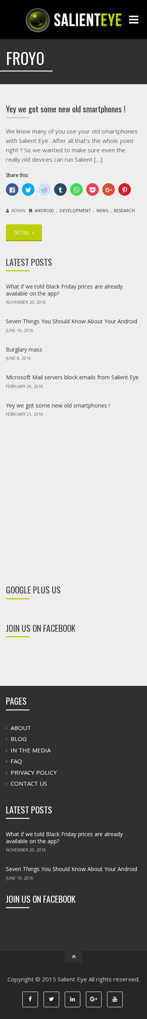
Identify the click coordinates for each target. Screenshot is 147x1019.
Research (124, 210)
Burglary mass (24, 349)
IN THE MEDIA (31, 750)
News (102, 210)
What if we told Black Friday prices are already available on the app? (64, 290)
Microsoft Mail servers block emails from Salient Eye (72, 377)
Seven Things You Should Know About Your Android (71, 321)
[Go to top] (73, 957)
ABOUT (21, 728)
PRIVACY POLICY (34, 772)
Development (75, 210)
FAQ (16, 761)
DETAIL (22, 232)
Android (44, 210)
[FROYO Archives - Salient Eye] (73, 19)
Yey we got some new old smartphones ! (65, 109)
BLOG (19, 739)
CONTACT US (29, 784)
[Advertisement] (73, 495)
